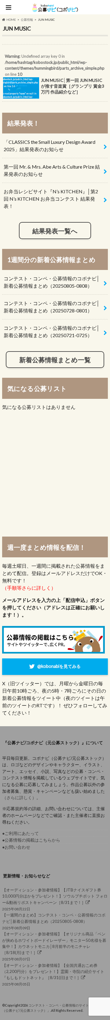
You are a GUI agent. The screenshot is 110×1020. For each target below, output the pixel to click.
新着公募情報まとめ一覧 (55, 359)
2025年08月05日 (53, 975)
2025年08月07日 (54, 946)
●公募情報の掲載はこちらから (31, 840)
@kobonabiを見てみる (59, 666)
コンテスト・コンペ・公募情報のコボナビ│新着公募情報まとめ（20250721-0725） (52, 331)
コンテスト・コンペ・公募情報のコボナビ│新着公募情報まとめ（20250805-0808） (52, 282)
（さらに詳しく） (19, 797)
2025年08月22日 (55, 899)
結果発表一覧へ (55, 231)
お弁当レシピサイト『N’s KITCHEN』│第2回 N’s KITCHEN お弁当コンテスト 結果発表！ (51, 198)
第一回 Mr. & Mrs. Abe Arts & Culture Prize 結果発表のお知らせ (52, 170)
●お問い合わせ (16, 847)
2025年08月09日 (53, 921)
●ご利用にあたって (20, 833)
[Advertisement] (55, 473)
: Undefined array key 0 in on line (53, 78)
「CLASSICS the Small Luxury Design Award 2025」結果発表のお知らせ (49, 145)
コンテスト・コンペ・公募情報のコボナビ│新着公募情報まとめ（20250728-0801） (52, 306)
